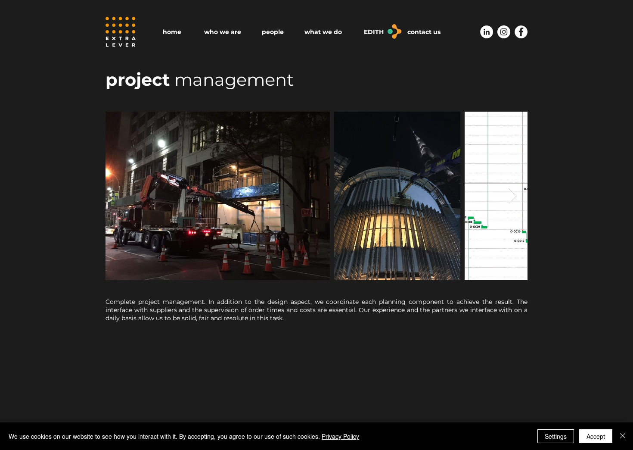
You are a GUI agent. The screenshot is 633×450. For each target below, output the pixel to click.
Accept (595, 436)
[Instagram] (503, 31)
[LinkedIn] (486, 31)
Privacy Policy (340, 436)
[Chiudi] (622, 436)
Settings (556, 436)
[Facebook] (521, 31)
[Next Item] (513, 196)
